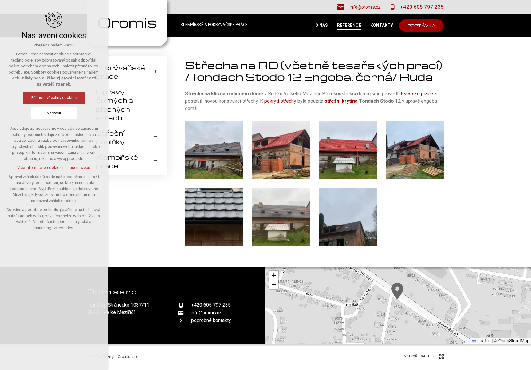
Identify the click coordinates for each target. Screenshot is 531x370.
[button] (397, 291)
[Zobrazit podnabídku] (156, 71)
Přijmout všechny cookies (54, 97)
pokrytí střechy (280, 101)
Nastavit (54, 113)
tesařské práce (417, 94)
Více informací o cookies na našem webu (53, 167)
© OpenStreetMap (511, 340)
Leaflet (483, 340)
